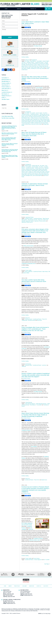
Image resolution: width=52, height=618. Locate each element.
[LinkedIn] (8, 70)
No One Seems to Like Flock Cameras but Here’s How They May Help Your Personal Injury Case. (10, 150)
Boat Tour (43, 116)
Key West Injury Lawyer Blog (8, 118)
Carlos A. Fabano (37, 64)
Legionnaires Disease (29, 217)
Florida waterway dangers (26, 121)
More (49, 8)
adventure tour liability (44, 63)
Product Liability (28, 270)
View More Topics (5, 99)
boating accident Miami (43, 169)
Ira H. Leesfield (46, 559)
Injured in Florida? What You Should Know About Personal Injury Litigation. (9, 144)
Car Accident (5, 77)
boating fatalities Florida (36, 170)
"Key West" (24, 62)
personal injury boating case (43, 174)
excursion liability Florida (42, 117)
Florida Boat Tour (36, 119)
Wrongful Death (6, 81)
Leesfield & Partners (26, 430)
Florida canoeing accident (44, 119)
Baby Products (45, 271)
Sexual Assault (6, 84)
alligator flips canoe (45, 115)
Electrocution (39, 320)
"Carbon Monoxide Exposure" (41, 403)
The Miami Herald (38, 45)
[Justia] (11, 70)
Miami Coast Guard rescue (29, 174)
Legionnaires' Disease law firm (27, 222)
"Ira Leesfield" (39, 61)
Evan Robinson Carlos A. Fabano (28, 117)
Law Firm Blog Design (44, 613)
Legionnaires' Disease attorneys (40, 220)
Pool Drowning (28, 363)
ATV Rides (23, 64)
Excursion (43, 64)
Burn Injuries (5, 93)
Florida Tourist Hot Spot (26, 67)
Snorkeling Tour (33, 68)
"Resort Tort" (40, 219)
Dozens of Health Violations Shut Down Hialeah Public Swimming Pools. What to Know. (9, 138)
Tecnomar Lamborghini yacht (27, 175)
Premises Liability (6, 83)
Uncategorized (34, 59)
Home (6, 8)
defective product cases (34, 540)
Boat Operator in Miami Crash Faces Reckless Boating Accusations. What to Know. (10, 156)
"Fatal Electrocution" (28, 319)
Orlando (44, 67)
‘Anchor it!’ (30, 529)
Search (17, 108)
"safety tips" (24, 366)
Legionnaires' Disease (30, 220)
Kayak (32, 121)
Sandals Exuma (44, 479)
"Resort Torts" (45, 219)
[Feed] (13, 70)
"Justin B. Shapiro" (45, 61)
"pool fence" (44, 365)
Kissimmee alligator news (39, 121)
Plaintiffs (28, 68)
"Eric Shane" (27, 61)
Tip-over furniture (36, 558)
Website (19, 8)
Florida (23, 119)
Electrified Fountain (31, 320)
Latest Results (10, 46)
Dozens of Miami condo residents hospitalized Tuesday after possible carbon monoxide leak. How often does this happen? (36, 375)
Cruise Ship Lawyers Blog (7, 116)
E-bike (4, 97)
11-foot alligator (39, 87)
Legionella (23, 220)
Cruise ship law (10, 65)
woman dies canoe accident (36, 124)
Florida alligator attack (29, 119)
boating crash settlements (26, 170)
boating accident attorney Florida (32, 169)
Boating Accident (6, 79)
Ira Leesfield (34, 446)
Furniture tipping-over (38, 559)
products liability (26, 272)
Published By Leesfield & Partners (46, 5)
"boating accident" (28, 165)
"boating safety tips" (35, 165)
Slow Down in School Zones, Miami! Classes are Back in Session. (9, 133)
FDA (49, 271)
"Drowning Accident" (28, 365)
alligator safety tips (25, 116)
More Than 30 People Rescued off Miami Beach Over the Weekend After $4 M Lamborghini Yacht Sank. (34, 134)
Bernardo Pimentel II (30, 64)
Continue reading (25, 56)
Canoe (46, 116)
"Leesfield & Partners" (30, 62)
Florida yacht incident (41, 171)
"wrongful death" (25, 320)
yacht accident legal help (37, 175)
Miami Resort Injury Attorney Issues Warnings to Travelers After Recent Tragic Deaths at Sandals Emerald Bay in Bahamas (35, 414)
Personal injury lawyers (26, 122)
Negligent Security (6, 95)
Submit (10, 37)
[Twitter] (5, 70)
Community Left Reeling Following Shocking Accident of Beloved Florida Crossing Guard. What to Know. (9, 127)
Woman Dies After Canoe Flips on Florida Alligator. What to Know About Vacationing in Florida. (35, 78)
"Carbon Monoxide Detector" (30, 403)
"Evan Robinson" (33, 61)
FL (48, 117)
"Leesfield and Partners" (39, 62)
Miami (41, 67)
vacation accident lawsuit (26, 124)
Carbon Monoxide (29, 402)
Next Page (46, 563)
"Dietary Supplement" (29, 271)
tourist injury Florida (40, 68)
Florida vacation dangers (35, 67)
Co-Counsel (10, 55)
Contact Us (33, 8)
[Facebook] (3, 70)
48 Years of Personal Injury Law (34, 63)
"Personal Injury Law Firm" (44, 114)
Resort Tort (28, 59)
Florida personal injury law (26, 120)
